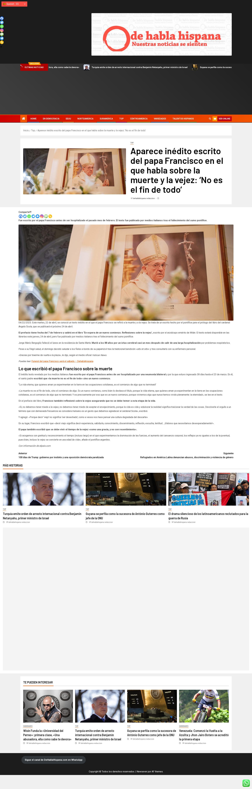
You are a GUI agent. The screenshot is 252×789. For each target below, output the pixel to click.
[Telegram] (33, 216)
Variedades (160, 119)
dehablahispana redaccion (144, 198)
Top (121, 119)
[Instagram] (42, 216)
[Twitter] (25, 216)
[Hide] (1, 47)
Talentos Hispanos (183, 119)
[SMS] (46, 216)
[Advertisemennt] (161, 34)
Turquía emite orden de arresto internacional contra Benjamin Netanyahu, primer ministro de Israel (97, 67)
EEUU (68, 119)
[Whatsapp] (29, 216)
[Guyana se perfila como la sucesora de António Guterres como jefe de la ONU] (126, 489)
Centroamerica (138, 119)
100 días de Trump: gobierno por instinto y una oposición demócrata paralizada (61, 455)
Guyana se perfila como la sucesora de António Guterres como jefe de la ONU (194, 67)
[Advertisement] (126, 92)
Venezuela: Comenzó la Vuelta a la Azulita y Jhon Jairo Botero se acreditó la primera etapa (204, 735)
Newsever (142, 771)
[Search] (210, 118)
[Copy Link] (50, 216)
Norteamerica (85, 119)
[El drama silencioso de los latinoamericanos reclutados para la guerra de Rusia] (208, 489)
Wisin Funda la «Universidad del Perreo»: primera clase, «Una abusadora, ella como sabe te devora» (47, 735)
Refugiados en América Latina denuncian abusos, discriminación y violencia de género (186, 455)
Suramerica (106, 119)
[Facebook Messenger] (37, 216)
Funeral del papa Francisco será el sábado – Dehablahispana (62, 361)
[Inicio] (23, 119)
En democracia (51, 119)
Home (33, 119)
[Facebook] (20, 216)
